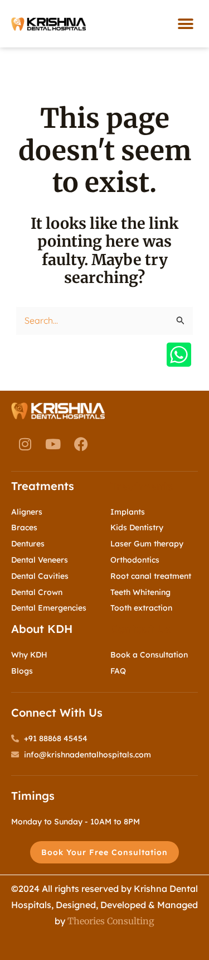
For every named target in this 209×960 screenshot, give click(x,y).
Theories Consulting (110, 921)
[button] (185, 23)
